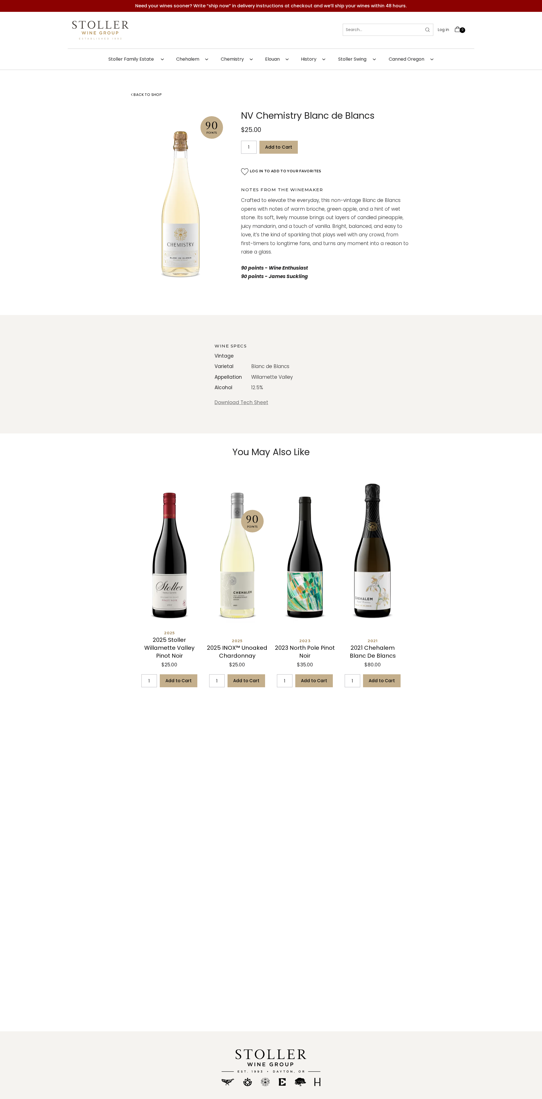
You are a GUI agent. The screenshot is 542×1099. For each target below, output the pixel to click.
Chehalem (187, 59)
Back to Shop (147, 94)
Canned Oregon (406, 59)
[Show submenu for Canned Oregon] (435, 59)
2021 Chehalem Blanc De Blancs (373, 652)
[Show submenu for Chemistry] (255, 59)
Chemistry (232, 59)
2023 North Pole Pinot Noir (305, 652)
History (308, 59)
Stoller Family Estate (131, 59)
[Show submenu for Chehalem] (210, 59)
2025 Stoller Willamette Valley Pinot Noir (169, 648)
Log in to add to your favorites (285, 171)
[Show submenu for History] (327, 59)
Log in (443, 29)
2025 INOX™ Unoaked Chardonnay (237, 652)
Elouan (272, 59)
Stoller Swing (352, 59)
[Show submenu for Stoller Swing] (378, 59)
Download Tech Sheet (241, 402)
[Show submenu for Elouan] (290, 59)
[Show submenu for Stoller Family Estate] (166, 59)
